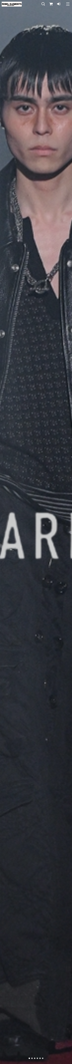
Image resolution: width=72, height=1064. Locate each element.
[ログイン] (58, 4)
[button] (43, 4)
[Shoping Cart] (51, 4)
